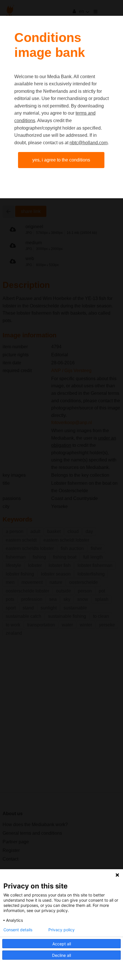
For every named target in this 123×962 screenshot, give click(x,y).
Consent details (17, 930)
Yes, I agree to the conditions (61, 159)
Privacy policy (61, 930)
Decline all (61, 955)
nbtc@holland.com (89, 142)
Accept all (61, 943)
